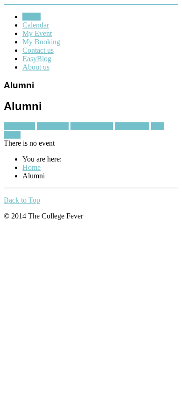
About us (35, 67)
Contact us (38, 50)
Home (31, 17)
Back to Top (22, 200)
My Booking (41, 42)
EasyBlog (36, 59)
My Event (37, 33)
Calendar (35, 25)
